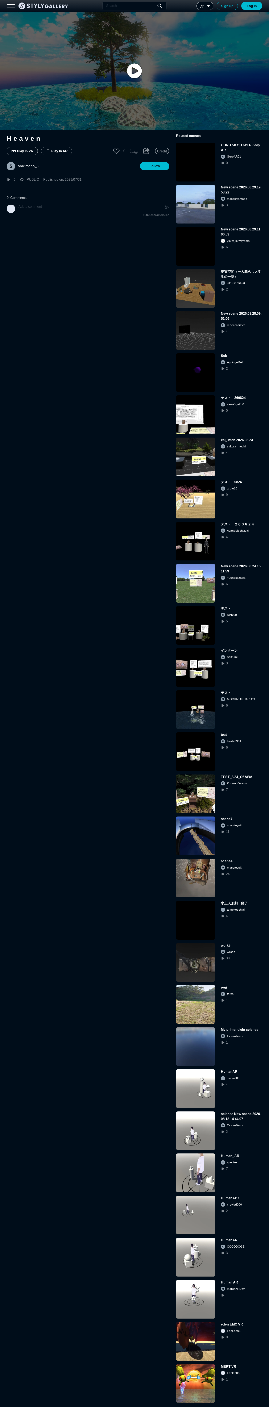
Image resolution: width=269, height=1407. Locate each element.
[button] (116, 151)
